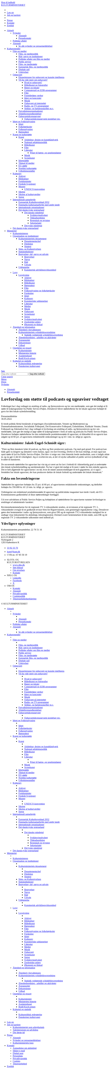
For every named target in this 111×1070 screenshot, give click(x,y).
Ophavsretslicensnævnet (29, 116)
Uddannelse (23, 267)
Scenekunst (29, 158)
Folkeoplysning (25, 129)
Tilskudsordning (37, 218)
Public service (24, 61)
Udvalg (27, 264)
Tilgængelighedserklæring (24, 599)
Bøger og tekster (31, 87)
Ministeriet (12, 231)
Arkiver (22, 176)
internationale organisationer (31, 207)
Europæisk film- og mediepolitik (33, 67)
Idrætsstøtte (23, 160)
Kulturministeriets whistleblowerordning (36, 332)
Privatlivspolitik (20, 593)
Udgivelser (23, 72)
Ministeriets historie (27, 353)
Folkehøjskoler (25, 126)
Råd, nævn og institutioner (30, 56)
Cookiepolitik (19, 596)
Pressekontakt (24, 38)
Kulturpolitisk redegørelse (30, 363)
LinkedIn (17, 578)
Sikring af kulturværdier (29, 194)
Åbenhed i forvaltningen (29, 329)
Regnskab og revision (40, 220)
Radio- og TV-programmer (36, 106)
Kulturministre (25, 350)
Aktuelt (10, 30)
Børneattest (23, 132)
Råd (26, 262)
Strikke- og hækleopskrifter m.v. (39, 108)
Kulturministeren (20, 233)
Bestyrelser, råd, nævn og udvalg (33, 254)
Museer (21, 186)
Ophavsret (17, 74)
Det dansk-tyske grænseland (31, 210)
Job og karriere (14, 15)
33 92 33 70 (12, 548)
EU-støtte (22, 166)
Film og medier (20, 51)
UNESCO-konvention (34, 189)
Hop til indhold (8, 2)
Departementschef (32, 241)
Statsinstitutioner (26, 251)
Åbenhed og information (24, 327)
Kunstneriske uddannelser (36, 301)
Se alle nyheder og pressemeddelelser (35, 46)
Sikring (21, 192)
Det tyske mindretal (33, 225)
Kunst (21, 137)
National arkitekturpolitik (35, 142)
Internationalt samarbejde (24, 199)
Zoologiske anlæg (32, 322)
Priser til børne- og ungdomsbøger (45, 153)
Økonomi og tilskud (33, 324)
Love (15, 272)
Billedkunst (29, 145)
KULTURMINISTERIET (13, 5)
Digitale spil (23, 69)
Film (26, 93)
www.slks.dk (19, 565)
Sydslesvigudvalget (39, 215)
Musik (27, 100)
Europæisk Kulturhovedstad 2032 (33, 202)
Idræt (20, 124)
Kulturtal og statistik (22, 361)
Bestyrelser (29, 257)
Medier (27, 306)
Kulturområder (13, 48)
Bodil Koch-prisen (26, 358)
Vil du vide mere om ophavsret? (33, 80)
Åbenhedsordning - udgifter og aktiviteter (37, 337)
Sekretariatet (35, 223)
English (10, 25)
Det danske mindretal (34, 212)
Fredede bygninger (27, 184)
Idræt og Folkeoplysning (24, 121)
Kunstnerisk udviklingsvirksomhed (40, 270)
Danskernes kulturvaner (29, 366)
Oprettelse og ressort (22, 348)
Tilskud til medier (26, 163)
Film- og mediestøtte (27, 64)
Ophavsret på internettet (35, 103)
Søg (3, 371)
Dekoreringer (24, 342)
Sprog (21, 197)
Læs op (10, 12)
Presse (10, 20)
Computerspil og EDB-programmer (40, 90)
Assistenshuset (25, 355)
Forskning (29, 293)
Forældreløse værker (33, 95)
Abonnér (22, 35)
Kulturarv (17, 173)
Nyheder (17, 33)
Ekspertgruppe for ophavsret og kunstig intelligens (41, 77)
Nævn (27, 259)
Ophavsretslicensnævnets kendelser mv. (42, 119)
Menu (4, 379)
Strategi (27, 246)
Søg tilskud (18, 567)
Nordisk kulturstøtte (27, 168)
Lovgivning (23, 275)
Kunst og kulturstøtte (22, 134)
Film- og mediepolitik (28, 54)
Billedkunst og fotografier (36, 85)
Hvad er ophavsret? (33, 82)
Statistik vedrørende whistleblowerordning (43, 335)
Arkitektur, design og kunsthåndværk (41, 140)
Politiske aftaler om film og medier (34, 59)
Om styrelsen (19, 570)
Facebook (17, 580)
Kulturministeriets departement (32, 238)
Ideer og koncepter (32, 98)
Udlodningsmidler (26, 171)
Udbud (21, 345)
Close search (7, 376)
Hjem (3, 382)
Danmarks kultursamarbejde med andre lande (39, 205)
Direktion (28, 244)
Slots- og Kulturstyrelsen (29, 249)
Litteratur (28, 150)
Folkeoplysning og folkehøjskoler (39, 290)
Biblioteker (23, 179)
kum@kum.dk (13, 551)
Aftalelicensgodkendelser (29, 113)
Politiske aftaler (20, 41)
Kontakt (10, 23)
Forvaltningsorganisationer (30, 111)
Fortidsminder (24, 181)
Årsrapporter (24, 340)
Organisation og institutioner (26, 236)
